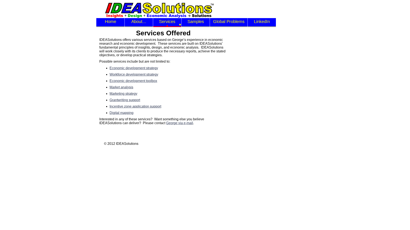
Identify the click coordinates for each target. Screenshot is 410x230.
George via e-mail (179, 123)
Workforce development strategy (134, 74)
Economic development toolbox (133, 81)
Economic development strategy (134, 68)
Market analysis (121, 87)
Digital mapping (121, 113)
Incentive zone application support (135, 106)
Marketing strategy (123, 93)
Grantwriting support (125, 100)
